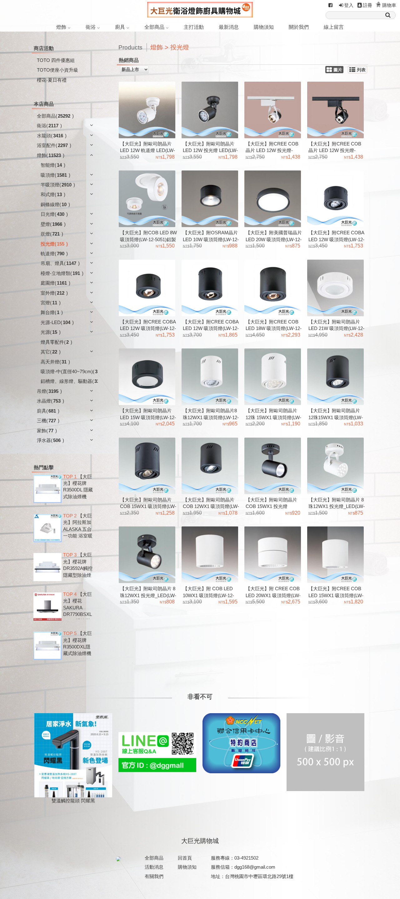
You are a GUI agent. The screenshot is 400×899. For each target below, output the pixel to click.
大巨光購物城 (200, 840)
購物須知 (264, 27)
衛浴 (91, 27)
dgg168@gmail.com (254, 867)
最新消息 (229, 27)
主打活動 (194, 27)
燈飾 (61, 27)
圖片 (337, 70)
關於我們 (299, 27)
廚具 (120, 27)
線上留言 (334, 27)
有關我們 (154, 876)
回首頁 (185, 858)
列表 (361, 70)
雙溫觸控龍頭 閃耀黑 (73, 800)
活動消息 (154, 867)
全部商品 (154, 27)
